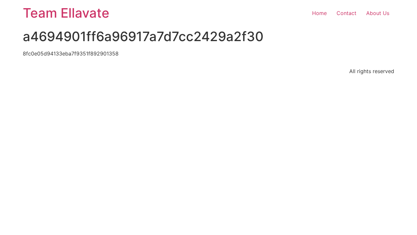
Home (319, 13)
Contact (346, 13)
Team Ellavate (66, 13)
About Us (377, 13)
